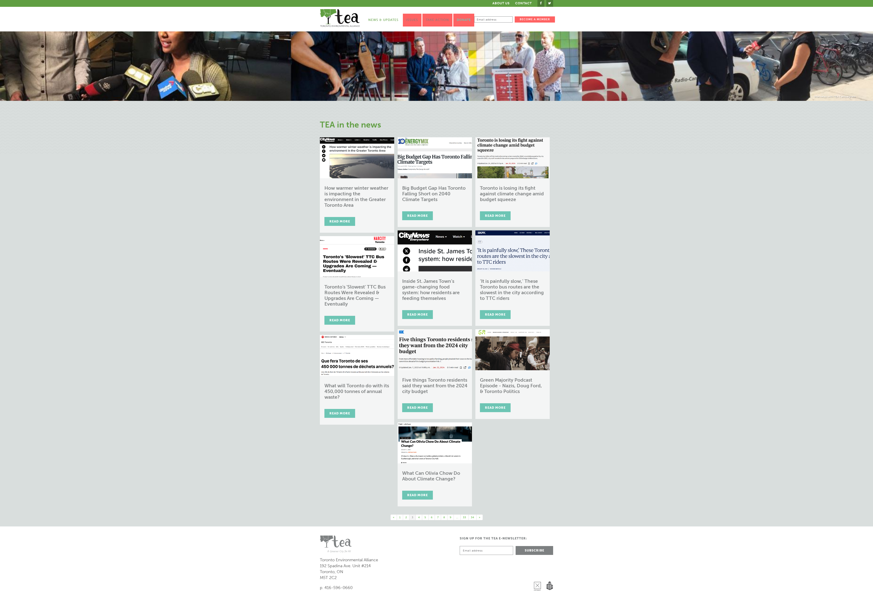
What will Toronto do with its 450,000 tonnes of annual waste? (356, 391)
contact (523, 3)
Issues (412, 20)
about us (501, 3)
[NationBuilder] (548, 574)
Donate (464, 20)
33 (464, 517)
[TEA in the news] (436, 66)
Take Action (437, 20)
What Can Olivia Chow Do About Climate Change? (431, 476)
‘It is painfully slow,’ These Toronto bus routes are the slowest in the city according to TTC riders (512, 289)
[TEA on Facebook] (540, 3)
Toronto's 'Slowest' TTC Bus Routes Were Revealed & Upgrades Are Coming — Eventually (355, 295)
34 (472, 517)
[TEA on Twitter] (549, 3)
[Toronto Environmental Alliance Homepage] (340, 18)
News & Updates (383, 20)
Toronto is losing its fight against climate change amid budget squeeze (512, 193)
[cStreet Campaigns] (538, 574)
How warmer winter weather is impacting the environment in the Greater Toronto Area (356, 196)
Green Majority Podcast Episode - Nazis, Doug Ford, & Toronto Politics (511, 385)
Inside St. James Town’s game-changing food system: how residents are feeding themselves (431, 289)
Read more (339, 221)
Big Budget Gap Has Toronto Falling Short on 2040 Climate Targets (434, 193)
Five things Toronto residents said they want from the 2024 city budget (434, 385)
